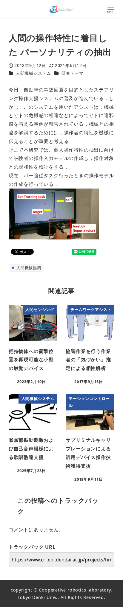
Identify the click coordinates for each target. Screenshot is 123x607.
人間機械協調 (28, 267)
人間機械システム (33, 73)
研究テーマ (72, 73)
